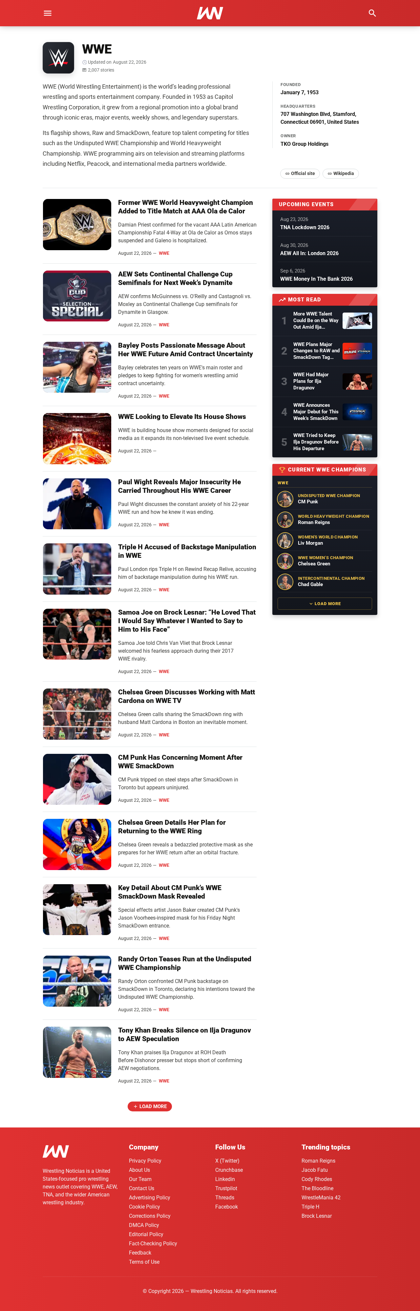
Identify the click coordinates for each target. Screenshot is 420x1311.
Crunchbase (229, 1170)
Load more (153, 1106)
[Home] (56, 1152)
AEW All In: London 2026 (309, 253)
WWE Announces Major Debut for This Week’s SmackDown (316, 411)
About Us (139, 1170)
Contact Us (141, 1188)
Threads (224, 1197)
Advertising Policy (149, 1197)
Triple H (310, 1207)
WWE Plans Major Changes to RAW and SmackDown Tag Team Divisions (316, 351)
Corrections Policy (150, 1216)
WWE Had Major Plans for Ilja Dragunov (311, 381)
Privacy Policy (145, 1161)
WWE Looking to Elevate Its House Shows (182, 417)
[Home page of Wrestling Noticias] (210, 13)
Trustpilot (226, 1188)
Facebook (226, 1207)
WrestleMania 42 (321, 1197)
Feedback (140, 1253)
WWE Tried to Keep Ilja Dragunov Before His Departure (316, 441)
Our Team (140, 1179)
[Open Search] (372, 13)
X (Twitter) (227, 1161)
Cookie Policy (144, 1207)
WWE (164, 253)
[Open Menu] (47, 13)
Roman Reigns (318, 1161)
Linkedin (225, 1179)
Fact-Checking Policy (153, 1243)
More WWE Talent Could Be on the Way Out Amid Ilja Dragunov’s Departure (316, 321)
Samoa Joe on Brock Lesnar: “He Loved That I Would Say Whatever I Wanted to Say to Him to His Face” (187, 620)
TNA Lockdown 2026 (304, 227)
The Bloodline (317, 1188)
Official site (303, 173)
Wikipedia (343, 173)
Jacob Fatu (315, 1170)
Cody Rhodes (317, 1179)
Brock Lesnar (317, 1216)
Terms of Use (144, 1262)
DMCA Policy (144, 1225)
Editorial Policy (146, 1234)
